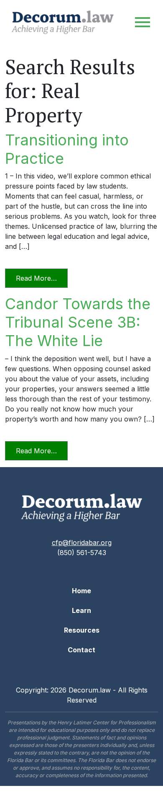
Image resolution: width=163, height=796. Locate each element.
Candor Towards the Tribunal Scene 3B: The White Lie (77, 322)
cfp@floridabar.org (82, 542)
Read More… (42, 278)
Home (81, 591)
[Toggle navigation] (142, 22)
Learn (81, 610)
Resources (81, 630)
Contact (81, 650)
